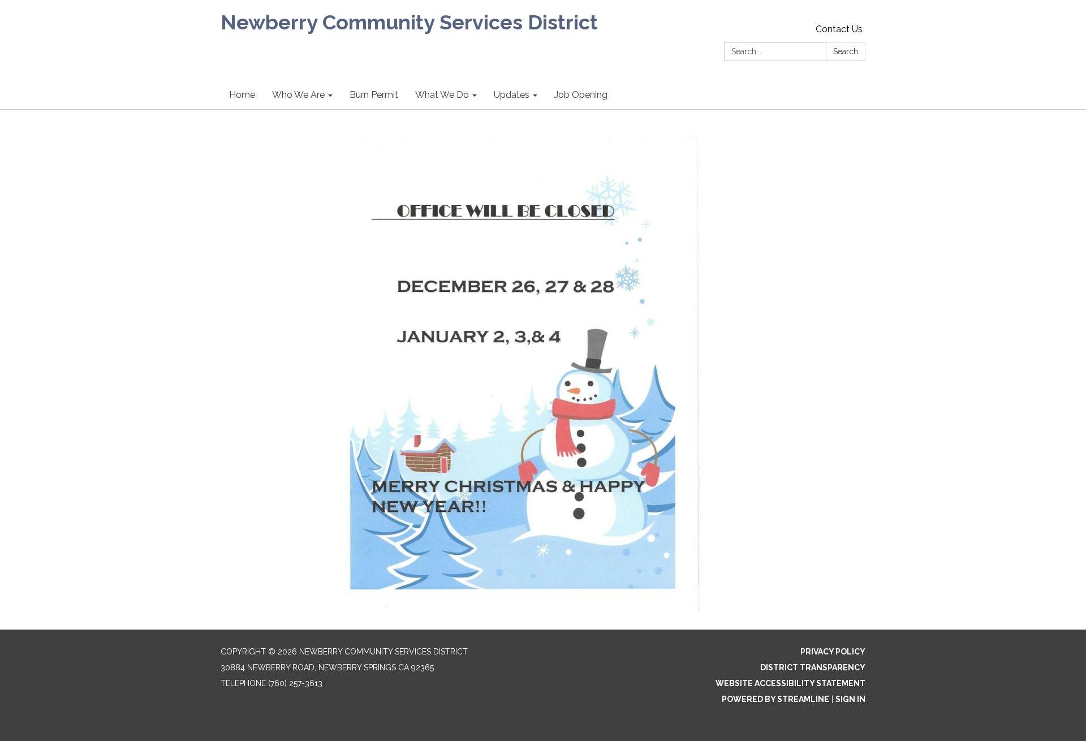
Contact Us (839, 29)
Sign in (850, 699)
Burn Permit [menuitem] (374, 94)
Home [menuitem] (242, 94)
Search (845, 51)
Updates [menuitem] (511, 94)
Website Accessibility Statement (790, 683)
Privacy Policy (832, 651)
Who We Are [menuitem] (298, 94)
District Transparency (812, 667)
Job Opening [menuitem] (580, 94)
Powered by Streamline (775, 699)
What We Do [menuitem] (442, 94)
